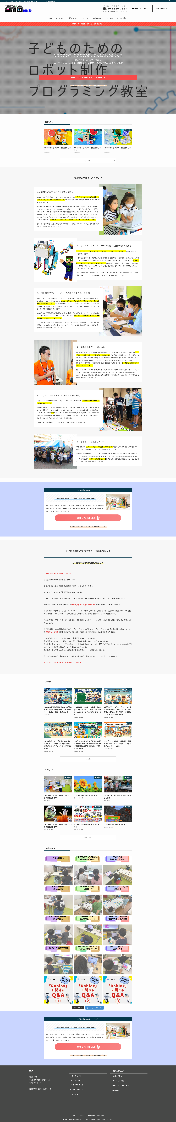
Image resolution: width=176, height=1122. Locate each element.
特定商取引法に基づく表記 (96, 1116)
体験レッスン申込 (140, 8)
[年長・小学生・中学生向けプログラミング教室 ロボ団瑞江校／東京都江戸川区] (30, 8)
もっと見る (88, 161)
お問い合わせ (163, 8)
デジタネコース (78, 1085)
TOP (73, 1071)
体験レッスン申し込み (120, 1085)
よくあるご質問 (118, 1080)
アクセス (75, 1094)
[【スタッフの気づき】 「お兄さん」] (58, 930)
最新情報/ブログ (118, 1071)
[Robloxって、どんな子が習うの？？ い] (58, 989)
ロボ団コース (77, 1080)
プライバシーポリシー (79, 1116)
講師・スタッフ (77, 1089)
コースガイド (76, 1076)
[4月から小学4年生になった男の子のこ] (58, 960)
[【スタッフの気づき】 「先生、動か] (58, 900)
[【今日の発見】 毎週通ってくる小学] (117, 900)
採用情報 (115, 1090)
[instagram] (169, 1)
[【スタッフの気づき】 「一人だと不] (88, 900)
